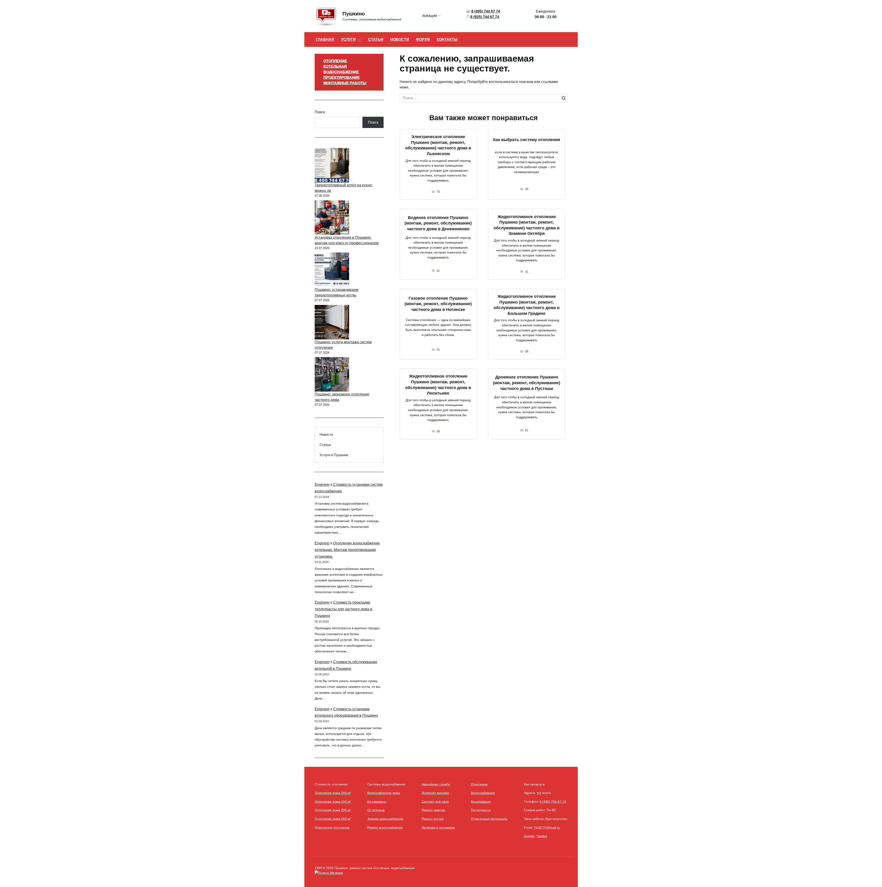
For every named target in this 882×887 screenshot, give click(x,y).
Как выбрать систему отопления (526, 139)
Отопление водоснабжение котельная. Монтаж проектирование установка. (347, 549)
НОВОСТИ (399, 39)
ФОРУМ (423, 39)
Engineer (322, 484)
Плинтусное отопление (332, 827)
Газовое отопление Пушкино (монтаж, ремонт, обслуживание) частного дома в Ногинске (438, 304)
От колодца (375, 810)
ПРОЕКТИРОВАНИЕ (341, 78)
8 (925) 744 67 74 (484, 17)
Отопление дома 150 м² (333, 801)
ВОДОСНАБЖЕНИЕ (341, 72)
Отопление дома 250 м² (333, 819)
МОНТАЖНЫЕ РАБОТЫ (344, 83)
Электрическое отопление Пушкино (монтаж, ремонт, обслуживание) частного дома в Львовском (438, 145)
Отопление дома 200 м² (333, 810)
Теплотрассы (481, 810)
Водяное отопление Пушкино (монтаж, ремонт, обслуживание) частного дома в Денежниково (438, 223)
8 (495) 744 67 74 (485, 11)
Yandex (541, 836)
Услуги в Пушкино (333, 455)
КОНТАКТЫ (447, 39)
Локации (429, 16)
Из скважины (376, 801)
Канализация (481, 801)
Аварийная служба (436, 784)
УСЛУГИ (348, 39)
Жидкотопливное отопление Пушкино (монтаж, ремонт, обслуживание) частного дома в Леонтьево (438, 384)
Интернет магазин (435, 793)
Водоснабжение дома (383, 793)
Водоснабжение (483, 793)
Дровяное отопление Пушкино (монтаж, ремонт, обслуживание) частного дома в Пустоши (526, 383)
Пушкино (353, 14)
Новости (326, 434)
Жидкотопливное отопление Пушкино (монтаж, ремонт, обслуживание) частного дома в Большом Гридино (527, 305)
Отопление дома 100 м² (333, 793)
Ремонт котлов (433, 819)
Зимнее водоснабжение (385, 819)
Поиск (320, 112)
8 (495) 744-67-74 (553, 801)
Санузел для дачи (435, 801)
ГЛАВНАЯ (325, 39)
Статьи (325, 445)
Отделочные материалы (489, 819)
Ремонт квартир (433, 810)
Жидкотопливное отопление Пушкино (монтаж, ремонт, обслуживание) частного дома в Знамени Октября (527, 225)
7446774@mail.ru (547, 827)
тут (539, 793)
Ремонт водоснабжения (385, 827)
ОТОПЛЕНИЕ (335, 61)
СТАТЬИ (375, 39)
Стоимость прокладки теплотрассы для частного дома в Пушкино (343, 609)
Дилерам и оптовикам (438, 827)
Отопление (479, 784)
